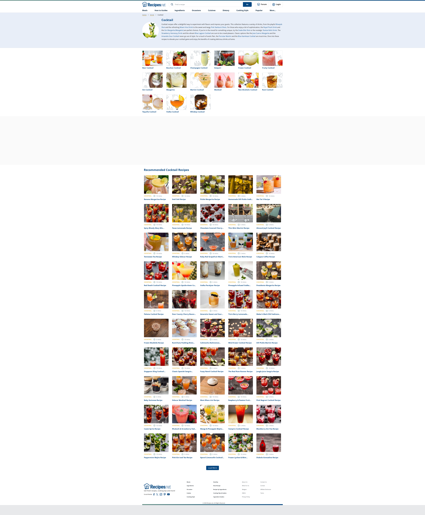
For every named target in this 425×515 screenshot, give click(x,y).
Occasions (196, 10)
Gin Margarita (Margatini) (174, 30)
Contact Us (263, 482)
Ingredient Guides (218, 497)
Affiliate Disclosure (265, 489)
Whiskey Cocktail (197, 112)
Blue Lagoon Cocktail (203, 33)
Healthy (215, 482)
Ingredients (180, 10)
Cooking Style (191, 497)
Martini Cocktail (197, 90)
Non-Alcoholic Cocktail (247, 90)
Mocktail (218, 90)
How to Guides (161, 10)
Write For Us (245, 485)
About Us (244, 482)
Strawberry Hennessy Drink (171, 33)
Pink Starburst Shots (218, 27)
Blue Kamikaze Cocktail (247, 36)
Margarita (170, 90)
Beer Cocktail (148, 68)
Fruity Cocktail (268, 68)
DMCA (244, 493)
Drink (152, 15)
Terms (262, 493)
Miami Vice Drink (186, 27)
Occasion (189, 489)
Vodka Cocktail (172, 112)
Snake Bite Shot (244, 30)
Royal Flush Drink (270, 27)
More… (273, 10)
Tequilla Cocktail (149, 112)
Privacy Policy (246, 497)
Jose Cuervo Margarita (260, 33)
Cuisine (189, 493)
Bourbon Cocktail (173, 68)
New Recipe (216, 485)
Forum (263, 4)
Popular (259, 10)
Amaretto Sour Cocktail (170, 36)
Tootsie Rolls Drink (270, 30)
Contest (262, 485)
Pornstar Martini (225, 36)
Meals (188, 482)
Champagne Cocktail (199, 68)
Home (144, 15)
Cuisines (211, 10)
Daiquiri (217, 68)
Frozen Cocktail (244, 68)
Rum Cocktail (267, 90)
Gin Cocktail (147, 90)
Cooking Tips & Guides (219, 493)
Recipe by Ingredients (219, 489)
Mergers (244, 489)
